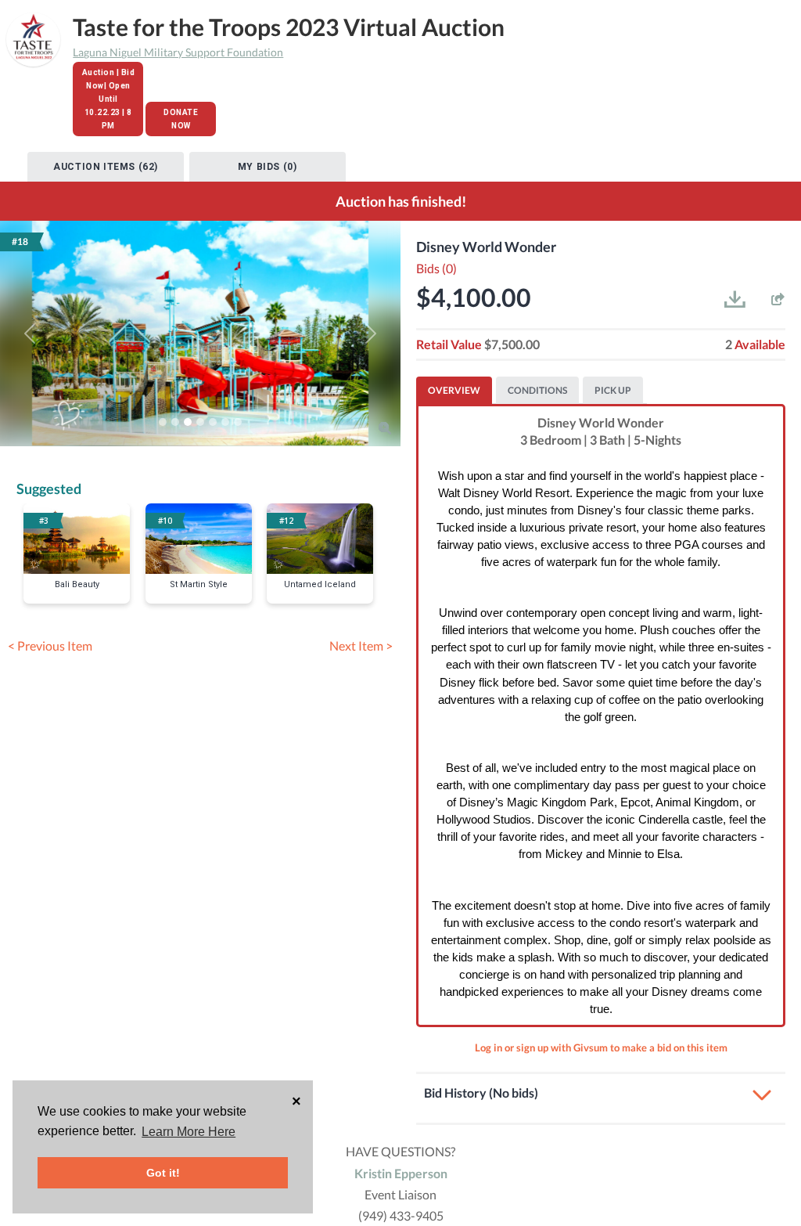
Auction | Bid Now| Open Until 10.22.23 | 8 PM (108, 99)
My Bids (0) (267, 166)
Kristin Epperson (400, 1173)
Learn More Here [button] (188, 1131)
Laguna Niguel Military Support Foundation (178, 52)
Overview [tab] (454, 390)
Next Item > (361, 645)
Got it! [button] (163, 1173)
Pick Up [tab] (612, 390)
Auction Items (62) (105, 166)
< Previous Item (50, 645)
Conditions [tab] (537, 390)
